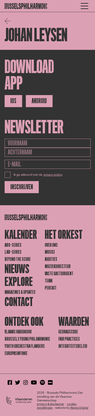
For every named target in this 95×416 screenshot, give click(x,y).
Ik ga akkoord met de (38, 175)
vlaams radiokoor (18, 332)
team (48, 281)
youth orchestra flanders (25, 346)
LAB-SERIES (13, 252)
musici (50, 252)
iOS (13, 101)
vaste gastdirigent (59, 273)
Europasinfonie (16, 353)
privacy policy (53, 175)
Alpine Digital (79, 408)
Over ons (51, 245)
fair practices (69, 339)
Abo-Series (13, 245)
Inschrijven (21, 187)
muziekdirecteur (58, 266)
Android (39, 101)
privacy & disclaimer (50, 404)
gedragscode (68, 332)
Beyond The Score (18, 259)
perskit (50, 288)
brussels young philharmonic (27, 339)
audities (51, 259)
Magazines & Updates (20, 292)
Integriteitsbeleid (72, 346)
